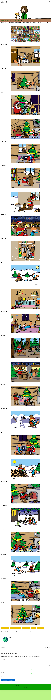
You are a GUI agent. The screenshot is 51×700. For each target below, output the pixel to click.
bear (11, 628)
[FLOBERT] (4, 2)
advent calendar (5, 628)
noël (35, 628)
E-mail (3, 672)
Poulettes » (47, 647)
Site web (3, 676)
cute (29, 628)
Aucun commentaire (27, 631)
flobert (10, 637)
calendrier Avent (17, 628)
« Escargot (3, 647)
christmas (24, 628)
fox (32, 628)
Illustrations (16, 631)
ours (38, 628)
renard (42, 628)
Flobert (25, 685)
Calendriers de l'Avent (9, 631)
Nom (2, 668)
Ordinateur (20, 631)
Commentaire (4, 659)
